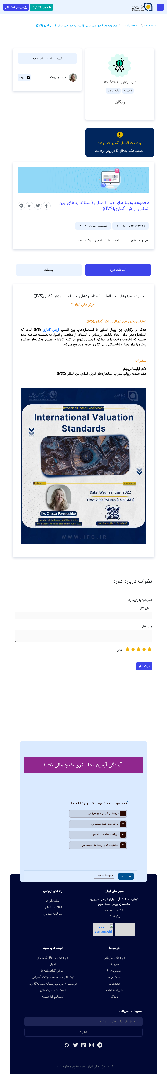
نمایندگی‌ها (53, 900)
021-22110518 (114, 910)
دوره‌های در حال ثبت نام (52, 957)
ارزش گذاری (50, 329)
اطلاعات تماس (53, 907)
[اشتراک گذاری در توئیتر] (38, 206)
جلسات (49, 269)
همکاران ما (114, 977)
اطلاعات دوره (118, 269)
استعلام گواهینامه (53, 996)
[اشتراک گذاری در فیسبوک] (47, 206)
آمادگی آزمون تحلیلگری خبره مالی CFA (83, 765)
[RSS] (67, 1045)
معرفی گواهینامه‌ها (53, 970)
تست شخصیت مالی (53, 990)
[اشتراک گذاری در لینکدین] (29, 206)
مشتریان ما (114, 970)
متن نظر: (146, 626)
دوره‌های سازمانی (114, 957)
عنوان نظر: (145, 608)
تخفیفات (114, 983)
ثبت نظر (144, 666)
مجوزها (114, 964)
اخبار (53, 964)
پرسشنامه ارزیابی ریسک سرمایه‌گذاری (53, 983)
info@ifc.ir (114, 917)
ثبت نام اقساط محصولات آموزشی (53, 977)
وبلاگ (114, 996)
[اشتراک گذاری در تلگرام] (21, 206)
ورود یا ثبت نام (14, 7)
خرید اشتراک (40, 7)
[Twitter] (75, 1045)
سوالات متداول (52, 913)
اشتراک (83, 1032)
